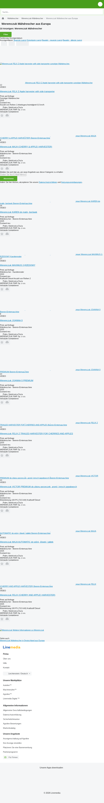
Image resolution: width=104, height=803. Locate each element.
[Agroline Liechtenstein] (16, 4)
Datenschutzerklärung (12, 715)
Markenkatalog (9, 728)
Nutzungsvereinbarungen (71, 182)
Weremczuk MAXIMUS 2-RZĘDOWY (17, 265)
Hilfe (5, 663)
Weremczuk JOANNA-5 (11, 320)
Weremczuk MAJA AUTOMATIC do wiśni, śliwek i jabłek (26, 542)
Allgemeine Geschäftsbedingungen (17, 710)
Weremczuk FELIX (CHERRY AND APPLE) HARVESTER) (27, 595)
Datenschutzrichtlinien (48, 182)
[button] (100, 4)
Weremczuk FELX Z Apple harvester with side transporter (27, 91)
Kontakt (6, 667)
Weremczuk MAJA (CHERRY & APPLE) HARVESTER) (26, 147)
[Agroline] (3, 18)
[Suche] (100, 11)
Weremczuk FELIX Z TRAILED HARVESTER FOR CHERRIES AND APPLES (36, 433)
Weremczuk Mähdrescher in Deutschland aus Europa (22, 640)
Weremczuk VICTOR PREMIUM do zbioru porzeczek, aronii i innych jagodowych (38, 487)
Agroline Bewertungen (12, 723)
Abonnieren (9, 179)
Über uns (7, 659)
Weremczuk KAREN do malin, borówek (18, 212)
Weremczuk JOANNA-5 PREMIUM (16, 380)
